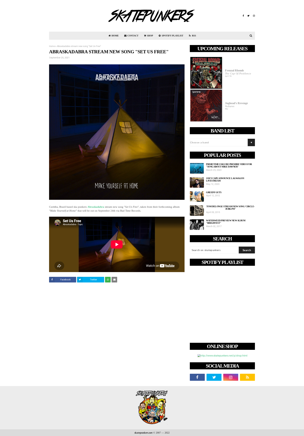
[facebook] (243, 16)
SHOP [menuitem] (149, 35)
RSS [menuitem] (193, 35)
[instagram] (253, 16)
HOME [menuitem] (115, 35)
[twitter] (248, 16)
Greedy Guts (213, 192)
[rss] (247, 377)
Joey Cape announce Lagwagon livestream (225, 179)
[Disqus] (117, 334)
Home (52, 46)
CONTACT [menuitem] (132, 35)
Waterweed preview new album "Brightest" (225, 221)
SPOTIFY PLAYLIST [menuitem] (172, 35)
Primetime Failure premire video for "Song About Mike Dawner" (229, 165)
